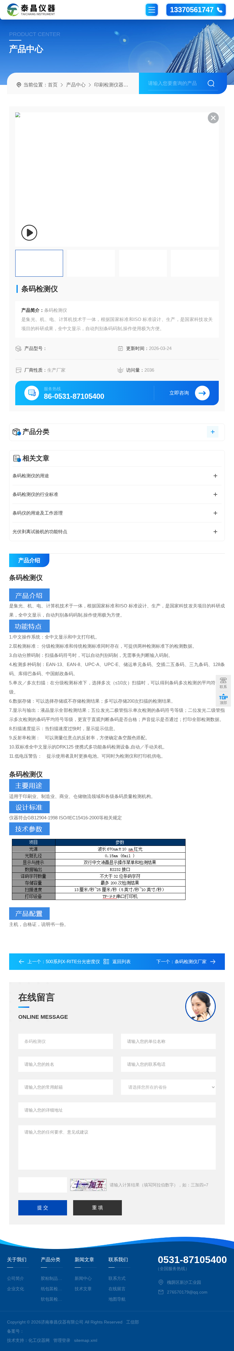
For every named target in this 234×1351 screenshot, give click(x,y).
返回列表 (121, 961)
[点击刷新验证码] (88, 1185)
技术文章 (83, 1288)
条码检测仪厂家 (191, 961)
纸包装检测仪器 (51, 1288)
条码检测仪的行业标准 (35, 494)
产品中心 (76, 84)
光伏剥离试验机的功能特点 (39, 531)
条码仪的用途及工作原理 (37, 512)
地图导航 (117, 1299)
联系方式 (117, 1278)
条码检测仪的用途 (30, 475)
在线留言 (117, 1288)
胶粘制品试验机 (51, 1278)
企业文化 (15, 1288)
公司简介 (15, 1278)
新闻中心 (83, 1278)
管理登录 (61, 1340)
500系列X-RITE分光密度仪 (73, 961)
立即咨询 (179, 392)
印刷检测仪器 (108, 84)
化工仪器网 (39, 1340)
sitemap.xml (85, 1340)
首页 (53, 84)
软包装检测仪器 (51, 1299)
